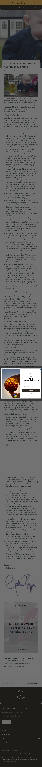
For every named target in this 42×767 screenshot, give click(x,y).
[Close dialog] (40, 370)
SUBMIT (31, 390)
